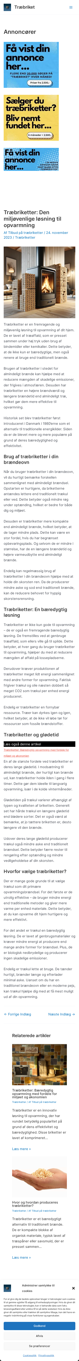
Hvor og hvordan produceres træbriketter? (35, 1204)
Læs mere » (21, 1149)
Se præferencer (39, 1346)
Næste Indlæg (61, 1014)
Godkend (39, 1326)
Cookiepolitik (30, 1355)
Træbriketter (25, 237)
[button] (73, 1288)
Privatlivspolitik (46, 1355)
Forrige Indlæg (17, 1014)
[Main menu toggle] (71, 7)
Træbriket (24, 7)
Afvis (39, 1336)
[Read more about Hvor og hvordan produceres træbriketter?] (39, 1176)
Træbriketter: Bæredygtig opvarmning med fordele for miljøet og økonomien (34, 1093)
